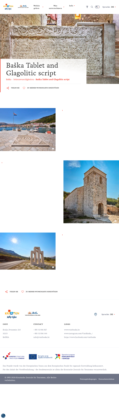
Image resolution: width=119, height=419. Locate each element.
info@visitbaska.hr (41, 337)
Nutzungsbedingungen (88, 379)
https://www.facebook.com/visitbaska (80, 337)
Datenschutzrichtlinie (106, 379)
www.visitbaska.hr (72, 330)
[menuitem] (13, 355)
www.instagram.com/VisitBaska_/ (78, 333)
